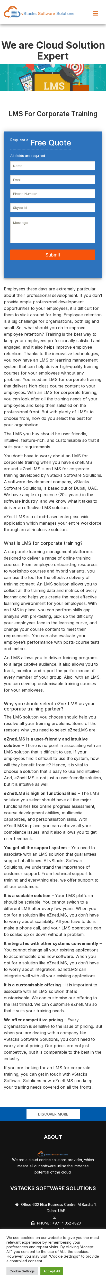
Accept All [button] (51, 1271)
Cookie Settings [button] (22, 1271)
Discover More (53, 1114)
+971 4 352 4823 (66, 1223)
